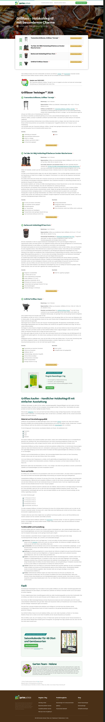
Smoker (59, 73)
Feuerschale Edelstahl (61, 708)
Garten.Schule (42, 718)
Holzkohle (34, 542)
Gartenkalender (37, 648)
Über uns (49, 718)
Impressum (55, 718)
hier (38, 681)
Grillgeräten (30, 412)
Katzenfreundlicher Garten (60, 2)
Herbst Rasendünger (83, 702)
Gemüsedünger (81, 705)
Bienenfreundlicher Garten (44, 705)
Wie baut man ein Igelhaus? (45, 711)
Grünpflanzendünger (83, 708)
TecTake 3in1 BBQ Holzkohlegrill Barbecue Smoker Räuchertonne (48, 153)
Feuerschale (67, 73)
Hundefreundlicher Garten (47, 2)
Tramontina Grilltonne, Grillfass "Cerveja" (44, 38)
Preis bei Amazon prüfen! (76, 38)
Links (67, 718)
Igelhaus (58, 705)
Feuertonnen (50, 519)
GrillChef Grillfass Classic (39, 62)
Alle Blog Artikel (42, 702)
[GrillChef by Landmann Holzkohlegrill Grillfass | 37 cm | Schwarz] (26, 63)
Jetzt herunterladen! (31, 645)
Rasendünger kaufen (81, 2)
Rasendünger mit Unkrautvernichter (65, 702)
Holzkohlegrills (58, 425)
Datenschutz (62, 718)
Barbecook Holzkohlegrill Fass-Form (43, 54)
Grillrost (59, 421)
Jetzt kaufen (50, 387)
